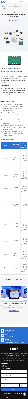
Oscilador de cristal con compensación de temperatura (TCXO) (12, 6)
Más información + (14, 310)
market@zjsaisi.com (9, 331)
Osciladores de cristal (12, 5)
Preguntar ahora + (14, 20)
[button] (13, 282)
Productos (3, 5)
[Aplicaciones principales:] (14, 60)
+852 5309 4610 (9, 336)
